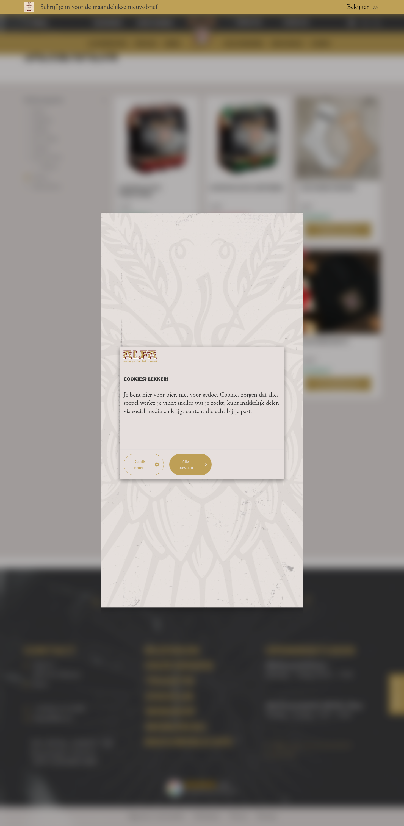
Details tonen (139, 464)
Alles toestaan (186, 464)
